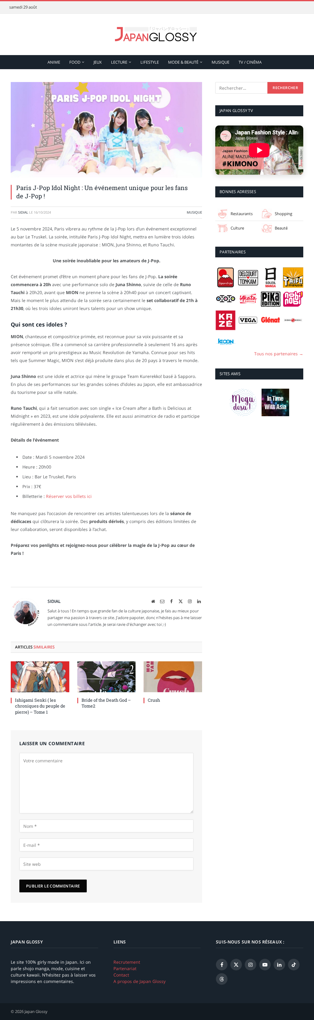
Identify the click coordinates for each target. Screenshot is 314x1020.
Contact (121, 975)
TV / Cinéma (250, 62)
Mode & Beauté (183, 62)
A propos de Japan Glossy (139, 981)
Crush (154, 700)
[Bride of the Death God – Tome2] (106, 676)
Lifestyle (149, 62)
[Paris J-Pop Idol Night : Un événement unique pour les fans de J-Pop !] (106, 129)
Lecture (119, 62)
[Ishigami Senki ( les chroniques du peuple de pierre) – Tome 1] (40, 676)
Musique (220, 62)
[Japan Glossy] (157, 34)
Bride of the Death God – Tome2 (106, 703)
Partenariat (124, 968)
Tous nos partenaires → (278, 354)
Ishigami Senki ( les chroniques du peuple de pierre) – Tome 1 (40, 706)
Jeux (98, 62)
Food (74, 62)
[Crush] (173, 676)
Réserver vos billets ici (69, 496)
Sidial (23, 212)
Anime (54, 62)
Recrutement (126, 962)
